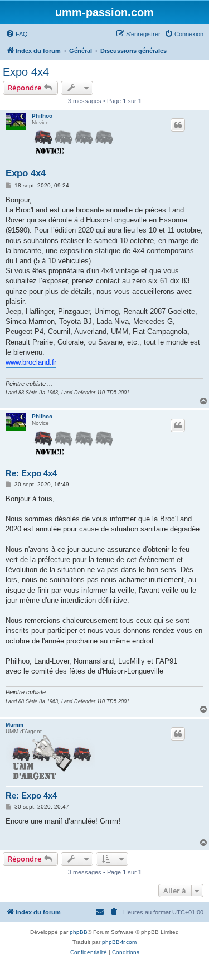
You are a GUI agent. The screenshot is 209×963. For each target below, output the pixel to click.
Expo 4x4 (26, 72)
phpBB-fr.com (119, 942)
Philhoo (42, 116)
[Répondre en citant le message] (178, 125)
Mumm (14, 725)
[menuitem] (17, 34)
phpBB (79, 932)
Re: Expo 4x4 (31, 473)
